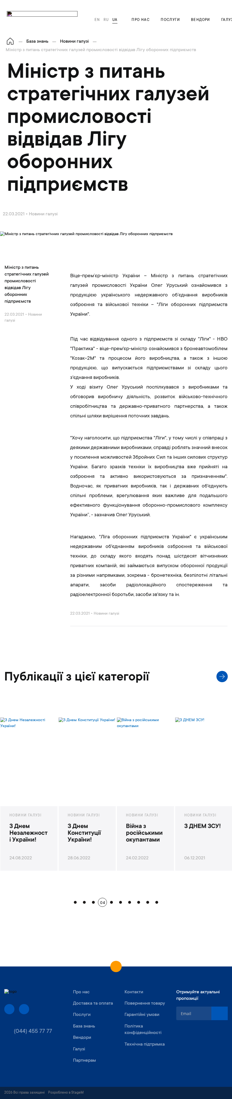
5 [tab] (111, 902)
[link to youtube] (24, 1009)
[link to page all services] (222, 676)
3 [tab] (93, 902)
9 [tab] (147, 902)
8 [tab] (138, 902)
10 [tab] (156, 902)
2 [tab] (84, 902)
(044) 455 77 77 (33, 1032)
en (97, 20)
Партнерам (84, 1060)
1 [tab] (75, 902)
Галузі (79, 1049)
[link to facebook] (9, 1009)
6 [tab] (120, 902)
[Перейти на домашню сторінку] (10, 42)
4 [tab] (102, 902)
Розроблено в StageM (66, 1093)
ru (106, 20)
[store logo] (42, 17)
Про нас (141, 20)
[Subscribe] (219, 1013)
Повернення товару (144, 1003)
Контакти (133, 992)
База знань (84, 1026)
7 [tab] (129, 902)
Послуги (170, 20)
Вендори (200, 20)
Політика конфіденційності (143, 1029)
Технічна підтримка (144, 1044)
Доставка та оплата (93, 1003)
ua (115, 20)
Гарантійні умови (141, 1014)
